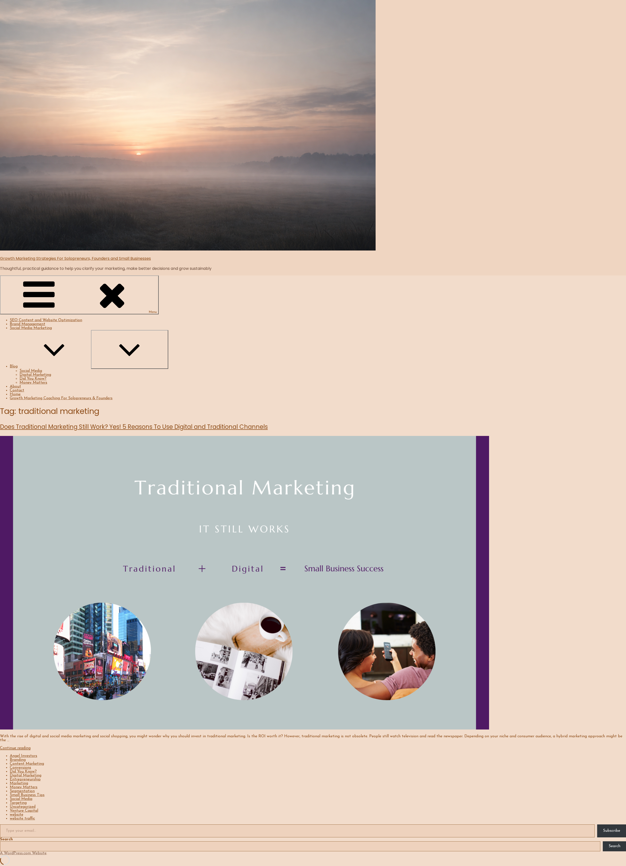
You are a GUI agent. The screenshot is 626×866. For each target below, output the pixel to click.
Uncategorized (22, 807)
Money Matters (33, 383)
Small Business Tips (27, 795)
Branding (18, 760)
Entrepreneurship (25, 779)
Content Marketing (27, 764)
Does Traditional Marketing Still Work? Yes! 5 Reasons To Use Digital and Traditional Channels (134, 427)
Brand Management (27, 324)
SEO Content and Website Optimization (46, 320)
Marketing (19, 783)
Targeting (18, 803)
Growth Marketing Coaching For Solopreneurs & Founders (61, 398)
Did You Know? (33, 379)
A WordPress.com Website (23, 853)
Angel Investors (23, 756)
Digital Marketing (35, 375)
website (16, 815)
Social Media (31, 371)
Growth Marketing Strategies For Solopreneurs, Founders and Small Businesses (75, 258)
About (15, 386)
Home (15, 394)
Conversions (20, 768)
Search (6, 839)
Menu (153, 312)
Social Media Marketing (31, 328)
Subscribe (611, 831)
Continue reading (15, 748)
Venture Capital (24, 811)
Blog (14, 366)
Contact (17, 390)
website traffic (22, 818)
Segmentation (22, 791)
